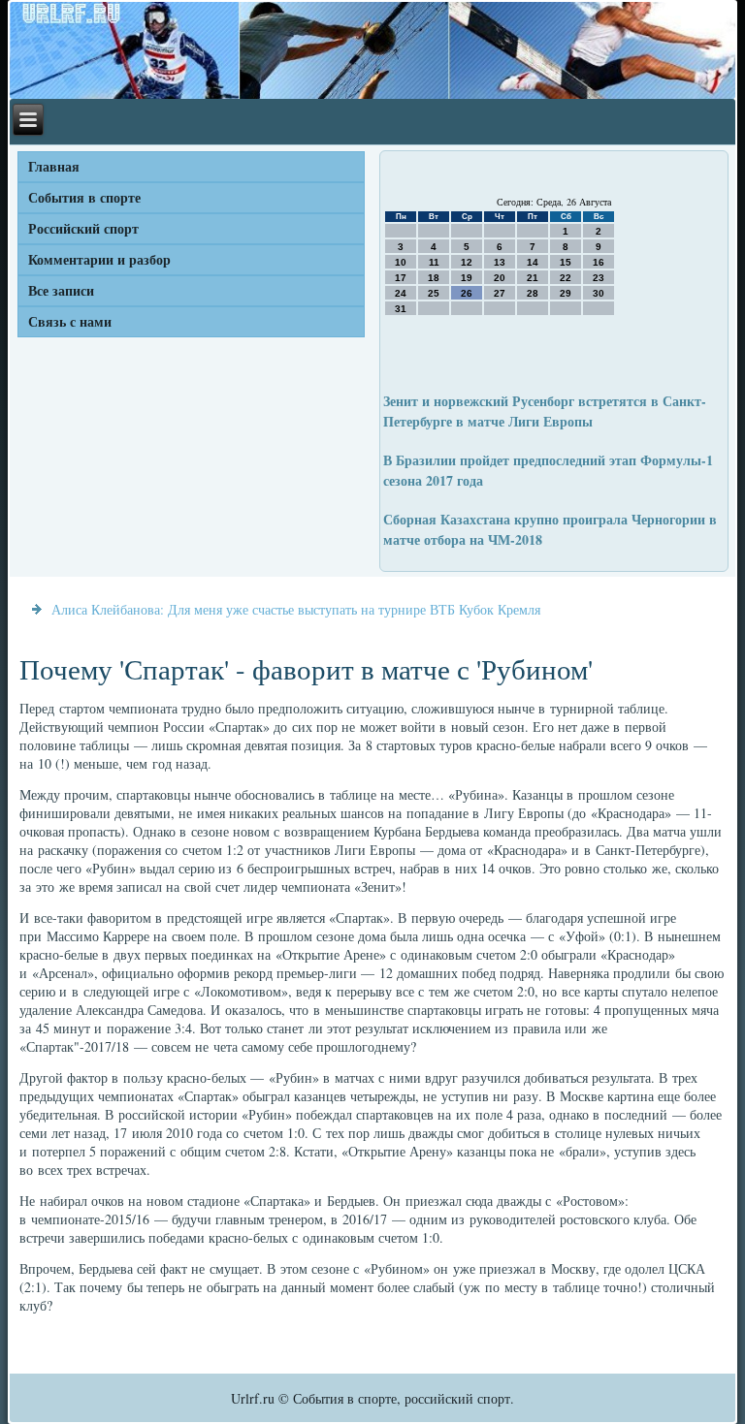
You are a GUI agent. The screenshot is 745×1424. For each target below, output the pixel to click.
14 (532, 262)
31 (400, 308)
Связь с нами (70, 321)
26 (466, 293)
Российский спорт (83, 228)
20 (499, 277)
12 (466, 262)
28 (532, 293)
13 (499, 262)
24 (400, 293)
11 (434, 262)
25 (433, 293)
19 (466, 277)
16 (598, 262)
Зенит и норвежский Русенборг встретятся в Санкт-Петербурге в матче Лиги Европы (544, 411)
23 (598, 277)
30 (598, 293)
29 (565, 293)
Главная (54, 166)
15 (565, 262)
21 (532, 277)
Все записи (61, 290)
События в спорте (84, 197)
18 (433, 277)
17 (400, 277)
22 (565, 277)
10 (400, 262)
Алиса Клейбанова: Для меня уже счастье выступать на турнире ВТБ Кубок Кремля (295, 609)
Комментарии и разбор (99, 259)
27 (499, 293)
